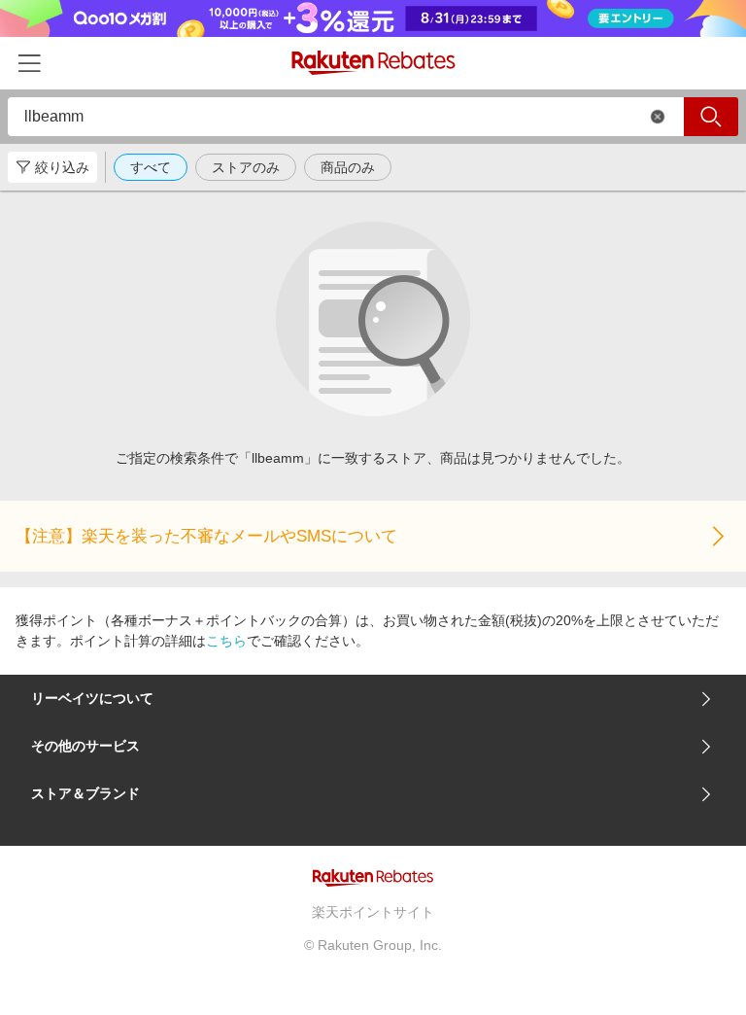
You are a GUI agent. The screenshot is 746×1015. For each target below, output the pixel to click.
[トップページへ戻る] (373, 63)
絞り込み (62, 167)
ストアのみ (246, 167)
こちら (226, 640)
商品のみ (348, 167)
